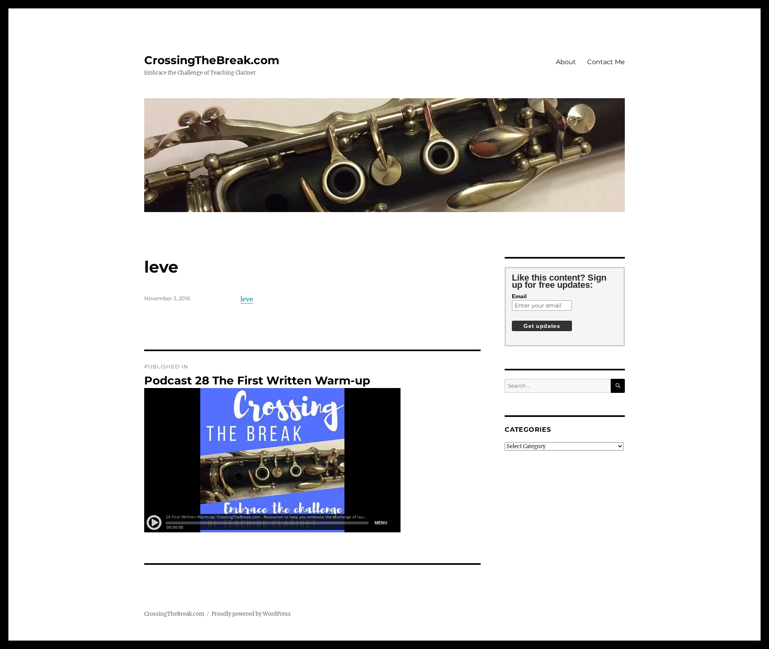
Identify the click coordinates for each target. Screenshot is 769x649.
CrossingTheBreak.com (211, 60)
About (566, 62)
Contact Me (606, 62)
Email (519, 296)
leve (246, 299)
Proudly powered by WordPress (251, 614)
